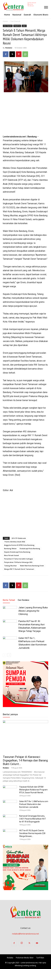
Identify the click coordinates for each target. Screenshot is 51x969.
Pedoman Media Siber (25, 957)
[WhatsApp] (25, 54)
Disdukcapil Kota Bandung (30, 548)
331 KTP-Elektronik (18, 538)
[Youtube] (37, 943)
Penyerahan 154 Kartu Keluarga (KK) (18, 562)
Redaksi (8, 48)
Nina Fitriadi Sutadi (11, 555)
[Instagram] (22, 943)
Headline (17, 26)
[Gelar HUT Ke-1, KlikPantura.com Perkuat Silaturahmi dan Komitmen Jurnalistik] (10, 641)
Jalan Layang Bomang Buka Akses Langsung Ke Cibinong (33, 610)
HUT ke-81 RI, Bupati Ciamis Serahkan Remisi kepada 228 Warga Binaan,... (32, 833)
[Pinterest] (19, 54)
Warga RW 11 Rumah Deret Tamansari (19, 569)
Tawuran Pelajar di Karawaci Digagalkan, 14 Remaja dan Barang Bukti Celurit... (25, 760)
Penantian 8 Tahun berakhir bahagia (18, 559)
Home (5, 21)
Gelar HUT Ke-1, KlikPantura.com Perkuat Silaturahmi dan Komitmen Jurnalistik (33, 804)
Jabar (24, 26)
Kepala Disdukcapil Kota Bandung (17, 552)
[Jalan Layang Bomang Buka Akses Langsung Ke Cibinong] (10, 611)
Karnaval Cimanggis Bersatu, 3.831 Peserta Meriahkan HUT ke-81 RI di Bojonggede (32, 819)
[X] (12, 54)
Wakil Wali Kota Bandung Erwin (32, 566)
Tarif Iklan (40, 957)
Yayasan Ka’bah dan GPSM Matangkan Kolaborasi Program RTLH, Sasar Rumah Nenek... (33, 790)
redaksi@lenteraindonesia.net (25, 933)
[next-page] (9, 655)
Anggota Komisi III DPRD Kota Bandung (19, 545)
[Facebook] (5, 54)
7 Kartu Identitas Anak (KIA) (14, 542)
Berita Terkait (9, 600)
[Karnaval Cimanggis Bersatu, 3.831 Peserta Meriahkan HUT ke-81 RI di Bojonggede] (10, 819)
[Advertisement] (25, 114)
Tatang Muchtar (10, 566)
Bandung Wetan (10, 548)
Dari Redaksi (23, 600)
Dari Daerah (15, 21)
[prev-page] (4, 655)
